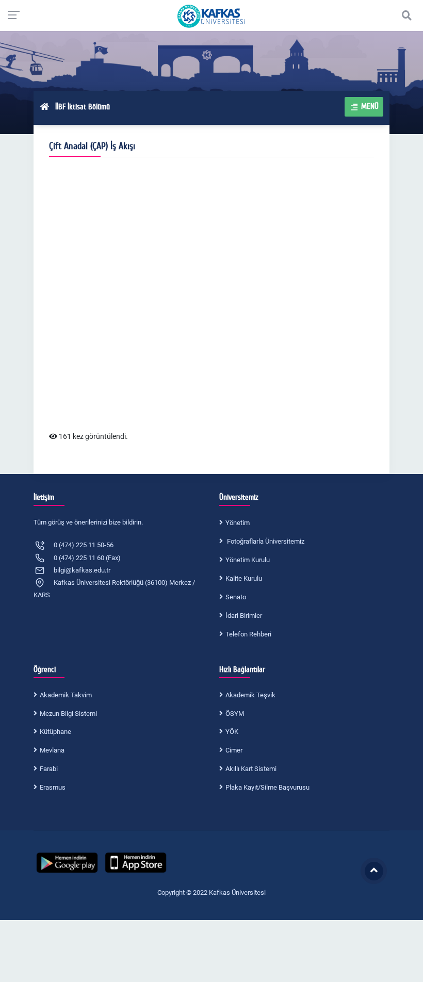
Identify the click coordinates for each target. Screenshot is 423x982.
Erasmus (53, 787)
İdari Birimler (243, 615)
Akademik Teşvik (250, 695)
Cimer (233, 750)
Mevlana (52, 750)
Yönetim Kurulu (247, 560)
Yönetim (237, 523)
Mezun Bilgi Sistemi (68, 713)
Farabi (49, 769)
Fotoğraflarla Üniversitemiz (264, 541)
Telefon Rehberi (248, 634)
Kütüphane (55, 731)
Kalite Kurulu (243, 578)
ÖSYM (234, 713)
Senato (235, 597)
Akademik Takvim (66, 695)
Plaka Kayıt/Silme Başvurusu (267, 787)
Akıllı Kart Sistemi (250, 769)
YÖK (231, 731)
